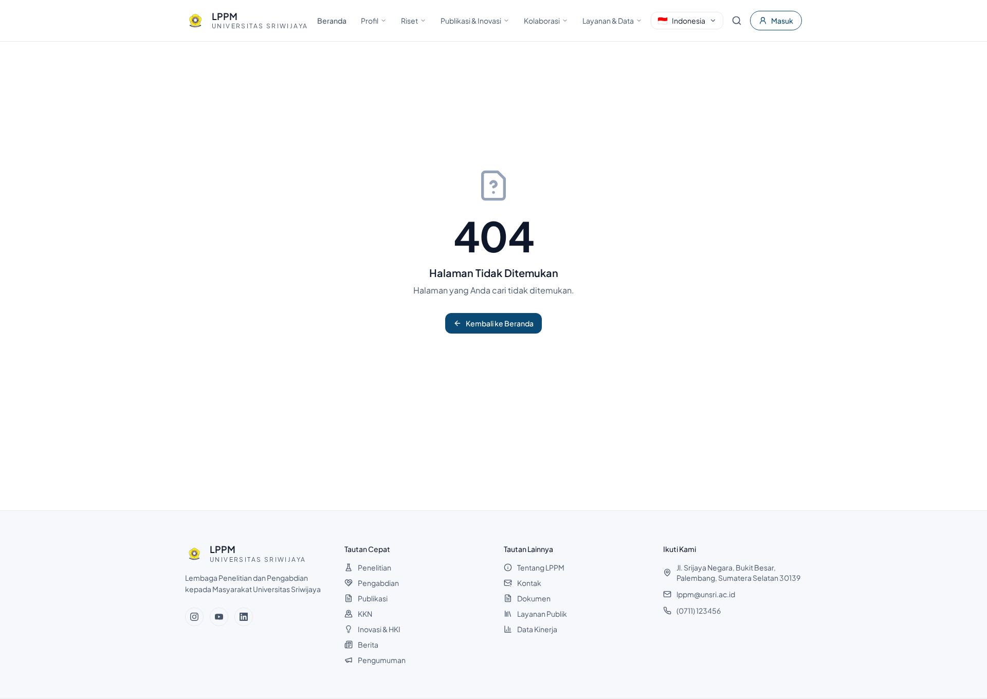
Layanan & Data (608, 20)
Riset (409, 20)
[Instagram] (194, 617)
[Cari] (736, 20)
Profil (369, 20)
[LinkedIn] (243, 617)
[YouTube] (219, 617)
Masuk (782, 20)
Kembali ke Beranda (500, 323)
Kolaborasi (542, 20)
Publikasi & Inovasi (471, 20)
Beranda (331, 20)
